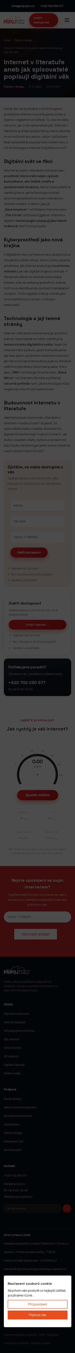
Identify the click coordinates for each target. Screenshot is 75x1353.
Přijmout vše (37, 1315)
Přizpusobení (37, 1304)
